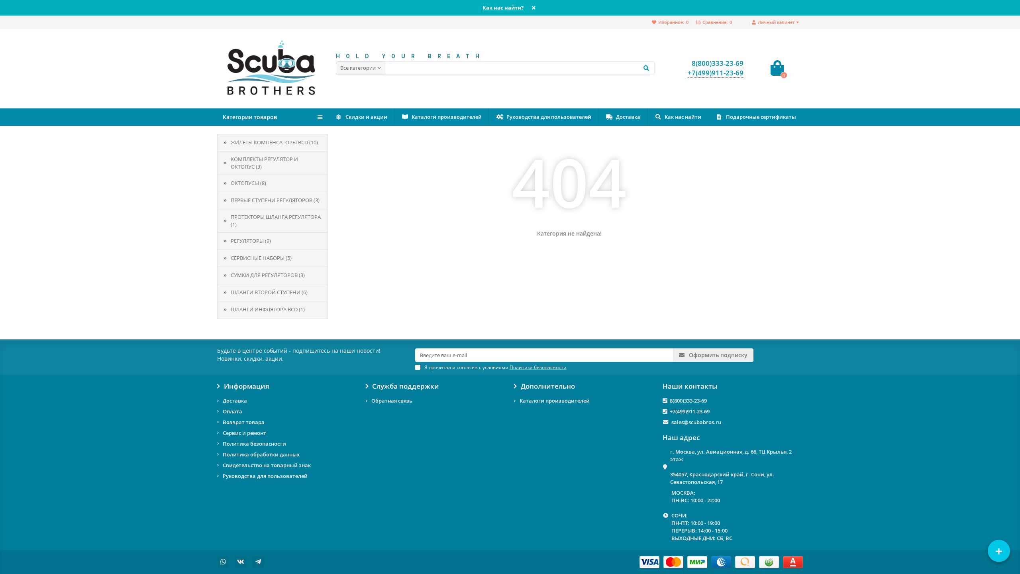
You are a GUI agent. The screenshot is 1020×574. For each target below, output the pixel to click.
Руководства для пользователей (548, 116)
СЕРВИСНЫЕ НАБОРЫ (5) (261, 257)
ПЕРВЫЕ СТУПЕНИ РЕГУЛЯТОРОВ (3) (275, 200)
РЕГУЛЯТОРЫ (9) (251, 240)
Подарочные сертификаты (761, 116)
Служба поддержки (405, 386)
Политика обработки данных (261, 454)
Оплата (232, 411)
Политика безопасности (254, 443)
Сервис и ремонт (244, 432)
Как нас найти (683, 116)
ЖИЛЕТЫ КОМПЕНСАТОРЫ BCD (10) (274, 142)
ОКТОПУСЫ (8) (248, 183)
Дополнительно (548, 386)
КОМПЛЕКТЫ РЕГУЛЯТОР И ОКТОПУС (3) (264, 162)
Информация (246, 386)
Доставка (628, 116)
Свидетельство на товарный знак (267, 465)
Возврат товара (244, 422)
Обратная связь (391, 400)
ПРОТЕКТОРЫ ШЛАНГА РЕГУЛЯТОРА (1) (276, 220)
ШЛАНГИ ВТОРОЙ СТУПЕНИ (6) (269, 292)
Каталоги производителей (447, 116)
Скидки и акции (366, 116)
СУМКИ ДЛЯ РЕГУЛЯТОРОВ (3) (268, 275)
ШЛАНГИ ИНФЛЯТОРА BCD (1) (268, 309)
